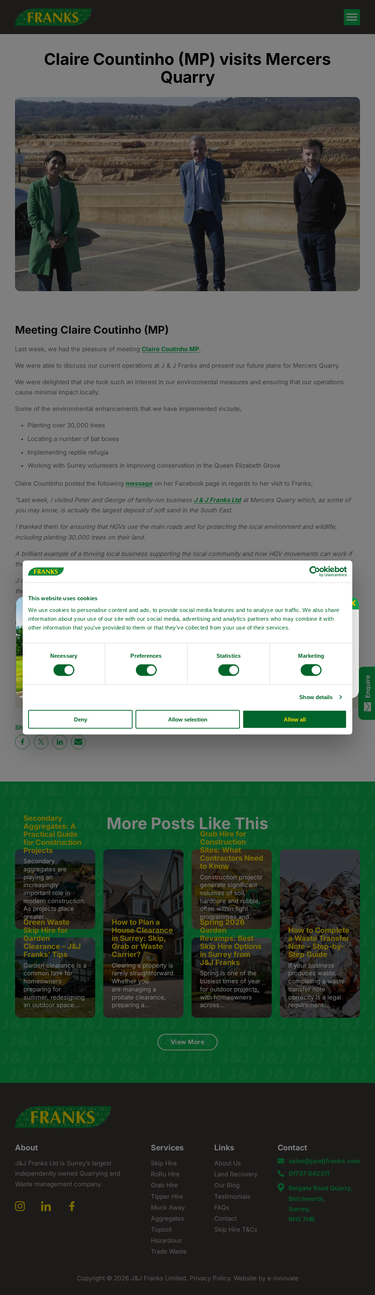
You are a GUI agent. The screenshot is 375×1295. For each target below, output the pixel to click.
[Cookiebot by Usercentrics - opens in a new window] (315, 571)
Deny (80, 719)
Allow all (295, 719)
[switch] (146, 670)
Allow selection (187, 719)
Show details (316, 697)
